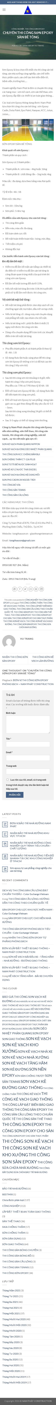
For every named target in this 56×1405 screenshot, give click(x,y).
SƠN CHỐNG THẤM (13, 1232)
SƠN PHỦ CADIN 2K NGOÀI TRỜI (19, 480)
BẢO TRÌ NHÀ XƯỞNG (15, 1188)
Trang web (11, 766)
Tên (8, 738)
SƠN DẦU (28, 1028)
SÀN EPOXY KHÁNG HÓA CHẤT (33, 1020)
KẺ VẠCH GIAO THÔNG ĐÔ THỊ (30, 1005)
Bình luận (11, 713)
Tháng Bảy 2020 (10, 1342)
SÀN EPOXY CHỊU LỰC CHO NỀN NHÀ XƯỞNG (26, 920)
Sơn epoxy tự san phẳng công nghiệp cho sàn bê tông (31, 869)
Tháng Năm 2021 (11, 1290)
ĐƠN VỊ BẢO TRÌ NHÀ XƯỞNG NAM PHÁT (30, 824)
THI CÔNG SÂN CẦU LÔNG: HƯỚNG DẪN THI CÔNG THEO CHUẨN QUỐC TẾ (25, 900)
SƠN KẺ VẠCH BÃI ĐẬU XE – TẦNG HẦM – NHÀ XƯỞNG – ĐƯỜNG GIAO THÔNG (28, 958)
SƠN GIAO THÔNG (14, 1039)
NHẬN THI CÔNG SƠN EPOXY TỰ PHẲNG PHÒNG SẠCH (24, 939)
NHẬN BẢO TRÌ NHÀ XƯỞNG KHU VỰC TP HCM (29, 834)
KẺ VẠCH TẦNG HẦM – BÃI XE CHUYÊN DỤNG (27, 978)
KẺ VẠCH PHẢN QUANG (20, 1009)
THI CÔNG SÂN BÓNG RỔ (16, 1255)
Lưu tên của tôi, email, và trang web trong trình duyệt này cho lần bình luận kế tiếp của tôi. (27, 784)
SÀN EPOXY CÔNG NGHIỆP (31, 1017)
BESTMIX (7, 1194)
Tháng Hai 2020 (10, 1365)
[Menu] (4, 9)
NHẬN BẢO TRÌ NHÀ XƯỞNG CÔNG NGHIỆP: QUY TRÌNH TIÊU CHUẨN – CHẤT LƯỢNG (30, 845)
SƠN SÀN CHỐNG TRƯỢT (30, 1075)
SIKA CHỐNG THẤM (13, 1226)
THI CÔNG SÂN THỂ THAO (34, 1119)
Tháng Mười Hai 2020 (14, 1319)
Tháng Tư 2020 (10, 1353)
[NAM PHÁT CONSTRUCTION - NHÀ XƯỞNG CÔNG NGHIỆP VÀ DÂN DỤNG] (28, 9)
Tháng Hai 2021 (10, 1307)
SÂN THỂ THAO (11, 1221)
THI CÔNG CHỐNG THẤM (31, 603)
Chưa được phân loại (13, 1200)
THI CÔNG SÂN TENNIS (14, 490)
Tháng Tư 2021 (10, 1296)
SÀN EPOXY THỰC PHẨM (32, 1024)
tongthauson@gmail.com (22, 540)
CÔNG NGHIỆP (17, 29)
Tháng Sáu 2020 (10, 1348)
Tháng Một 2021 (11, 1313)
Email (9, 752)
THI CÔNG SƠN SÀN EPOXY (25, 624)
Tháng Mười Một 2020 (14, 1325)
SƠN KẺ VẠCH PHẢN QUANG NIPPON (21, 444)
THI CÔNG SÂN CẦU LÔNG (15, 495)
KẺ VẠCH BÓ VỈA (37, 1001)
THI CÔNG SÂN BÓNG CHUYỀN (20, 1250)
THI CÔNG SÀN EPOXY (23, 612)
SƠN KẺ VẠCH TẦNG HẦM (24, 1063)
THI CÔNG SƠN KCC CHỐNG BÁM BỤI (21, 454)
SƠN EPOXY (41, 1033)
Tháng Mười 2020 (11, 1330)
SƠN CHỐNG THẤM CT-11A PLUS (18, 459)
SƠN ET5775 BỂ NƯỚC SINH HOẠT (19, 464)
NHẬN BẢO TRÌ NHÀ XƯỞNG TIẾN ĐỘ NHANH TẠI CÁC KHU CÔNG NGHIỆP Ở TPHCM (32, 858)
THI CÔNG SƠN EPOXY (35, 29)
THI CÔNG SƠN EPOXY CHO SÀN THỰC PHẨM (32, 618)
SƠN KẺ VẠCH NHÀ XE (35, 1051)
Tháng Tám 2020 (11, 1336)
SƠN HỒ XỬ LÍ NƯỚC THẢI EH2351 (19, 469)
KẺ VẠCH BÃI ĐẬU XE (22, 1001)
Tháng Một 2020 (11, 1370)
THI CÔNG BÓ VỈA (11, 485)
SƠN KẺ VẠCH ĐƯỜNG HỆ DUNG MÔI (21, 474)
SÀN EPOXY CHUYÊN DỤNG (31, 1013)
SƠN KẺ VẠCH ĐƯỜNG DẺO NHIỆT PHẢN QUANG (27, 449)
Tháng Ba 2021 (10, 1301)
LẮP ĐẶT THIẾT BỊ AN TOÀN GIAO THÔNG (26, 1211)
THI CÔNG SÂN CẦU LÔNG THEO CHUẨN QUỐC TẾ (27, 1114)
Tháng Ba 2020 (10, 1359)
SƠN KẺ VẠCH (38, 1038)
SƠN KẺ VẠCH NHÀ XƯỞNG (25, 1057)
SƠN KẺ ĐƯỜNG (15, 1069)
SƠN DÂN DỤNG (11, 1238)
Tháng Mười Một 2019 (14, 1382)
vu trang (39, 46)
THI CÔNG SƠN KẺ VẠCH (14, 621)
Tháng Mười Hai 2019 (14, 1376)
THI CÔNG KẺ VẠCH (29, 1093)
